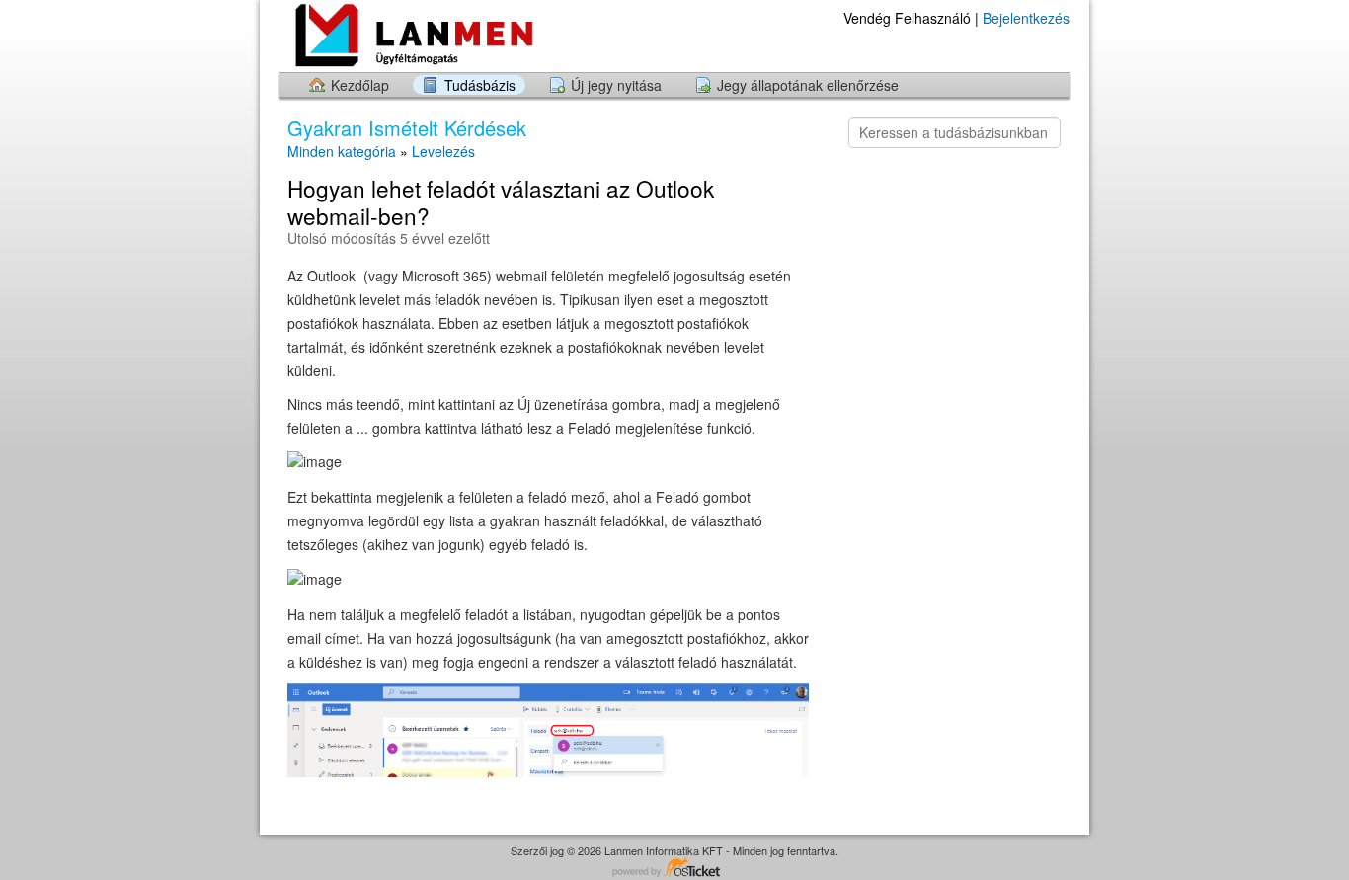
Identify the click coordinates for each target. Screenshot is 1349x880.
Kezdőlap (360, 85)
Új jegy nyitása (616, 85)
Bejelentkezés (1026, 18)
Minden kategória (341, 151)
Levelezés (443, 151)
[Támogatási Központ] (435, 35)
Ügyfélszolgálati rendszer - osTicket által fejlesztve (674, 868)
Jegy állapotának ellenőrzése (808, 85)
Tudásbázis (480, 85)
